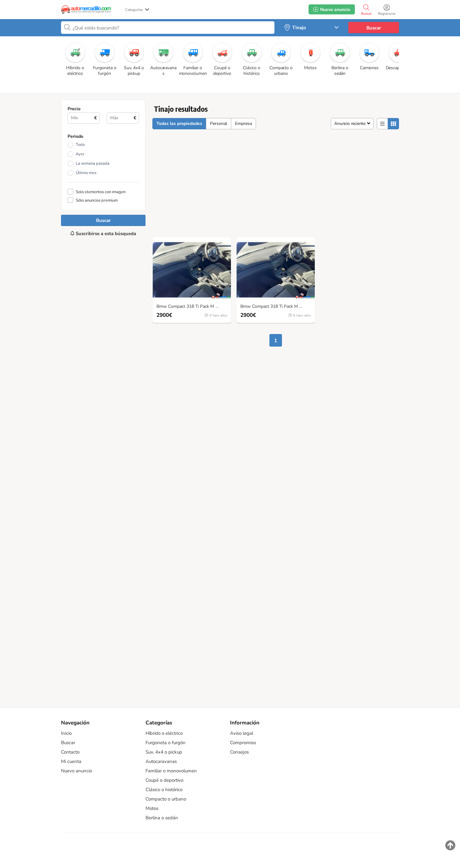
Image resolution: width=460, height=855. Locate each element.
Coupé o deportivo (164, 780)
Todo (80, 144)
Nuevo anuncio (76, 771)
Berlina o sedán (162, 818)
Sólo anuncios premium (97, 200)
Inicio (66, 733)
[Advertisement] (103, 468)
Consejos (239, 752)
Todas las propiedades (179, 123)
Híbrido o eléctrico (164, 733)
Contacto (70, 752)
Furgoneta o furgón (166, 742)
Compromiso (243, 742)
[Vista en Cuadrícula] (393, 123)
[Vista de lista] (382, 123)
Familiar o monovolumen (171, 771)
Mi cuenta (71, 761)
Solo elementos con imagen (100, 191)
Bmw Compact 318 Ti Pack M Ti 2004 (193, 306)
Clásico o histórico (164, 789)
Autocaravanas (161, 761)
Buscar (373, 28)
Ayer (80, 154)
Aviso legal (241, 733)
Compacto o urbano (166, 799)
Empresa (243, 123)
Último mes (86, 173)
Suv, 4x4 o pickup (164, 752)
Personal (218, 123)
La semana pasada (93, 163)
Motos (152, 808)
